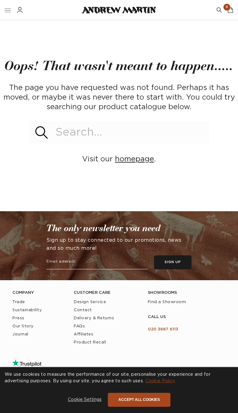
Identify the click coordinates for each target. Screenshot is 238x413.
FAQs (79, 326)
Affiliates (83, 334)
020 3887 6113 (163, 329)
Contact (83, 310)
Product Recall (90, 342)
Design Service (90, 302)
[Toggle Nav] (8, 10)
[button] (85, 400)
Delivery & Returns (94, 318)
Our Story (23, 326)
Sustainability (27, 310)
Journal (20, 334)
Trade (18, 302)
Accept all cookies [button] (139, 399)
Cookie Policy (160, 381)
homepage (134, 159)
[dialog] (119, 390)
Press (18, 318)
